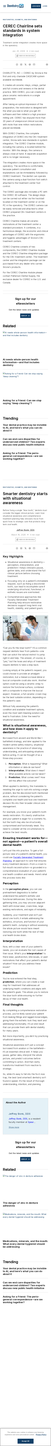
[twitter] (25, 64)
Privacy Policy (41, 1435)
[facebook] (17, 64)
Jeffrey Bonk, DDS (25, 530)
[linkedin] (21, 64)
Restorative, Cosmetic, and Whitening (20, 19)
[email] (34, 64)
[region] (25, 1437)
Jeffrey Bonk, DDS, (18, 1118)
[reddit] (30, 64)
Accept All (25, 1441)
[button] (4, 6)
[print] (47, 64)
